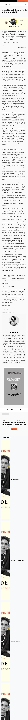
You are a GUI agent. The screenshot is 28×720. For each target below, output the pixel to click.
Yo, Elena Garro (15, 479)
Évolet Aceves (14, 332)
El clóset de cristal (15, 641)
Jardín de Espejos (5, 7)
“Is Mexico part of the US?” (18, 560)
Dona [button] (23, 1)
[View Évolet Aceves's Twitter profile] (14, 329)
